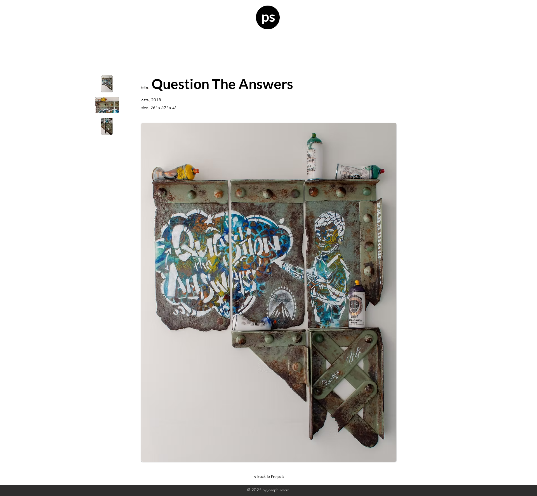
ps (268, 16)
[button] (107, 83)
